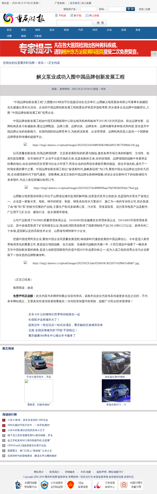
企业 (109, 29)
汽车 (80, 29)
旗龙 (30, 287)
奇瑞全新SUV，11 (116, 404)
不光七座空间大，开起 (39, 376)
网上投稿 (94, 15)
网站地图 (113, 471)
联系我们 (54, 471)
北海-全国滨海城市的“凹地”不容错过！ (53, 330)
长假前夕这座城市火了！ (44, 319)
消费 (9, 36)
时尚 (95, 29)
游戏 (123, 29)
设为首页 (75, 3)
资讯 (23, 29)
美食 (138, 29)
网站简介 (39, 471)
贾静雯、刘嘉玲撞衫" (38, 404)
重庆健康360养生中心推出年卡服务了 (52, 335)
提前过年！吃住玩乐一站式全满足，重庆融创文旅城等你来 (65, 325)
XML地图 (86, 471)
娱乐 (52, 29)
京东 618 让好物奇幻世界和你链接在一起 (54, 314)
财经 (37, 29)
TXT (120, 471)
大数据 (37, 36)
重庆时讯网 (27, 62)
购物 (23, 36)
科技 (66, 29)
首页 (9, 29)
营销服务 (70, 471)
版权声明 (102, 471)
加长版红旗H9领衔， (116, 376)
